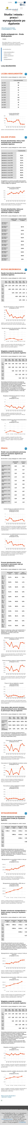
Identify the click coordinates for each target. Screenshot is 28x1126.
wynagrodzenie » (8, 59)
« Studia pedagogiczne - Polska (8, 29)
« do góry (9, 1097)
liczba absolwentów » (9, 52)
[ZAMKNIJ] (22, 1122)
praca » (6, 57)
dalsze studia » (7, 54)
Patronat (26, 1109)
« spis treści (4, 1097)
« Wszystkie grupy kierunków (8, 28)
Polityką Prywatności (7, 1119)
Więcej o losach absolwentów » (8, 1095)
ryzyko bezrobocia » (9, 55)
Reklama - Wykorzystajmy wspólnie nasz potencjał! (9, 1109)
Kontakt (21, 1109)
